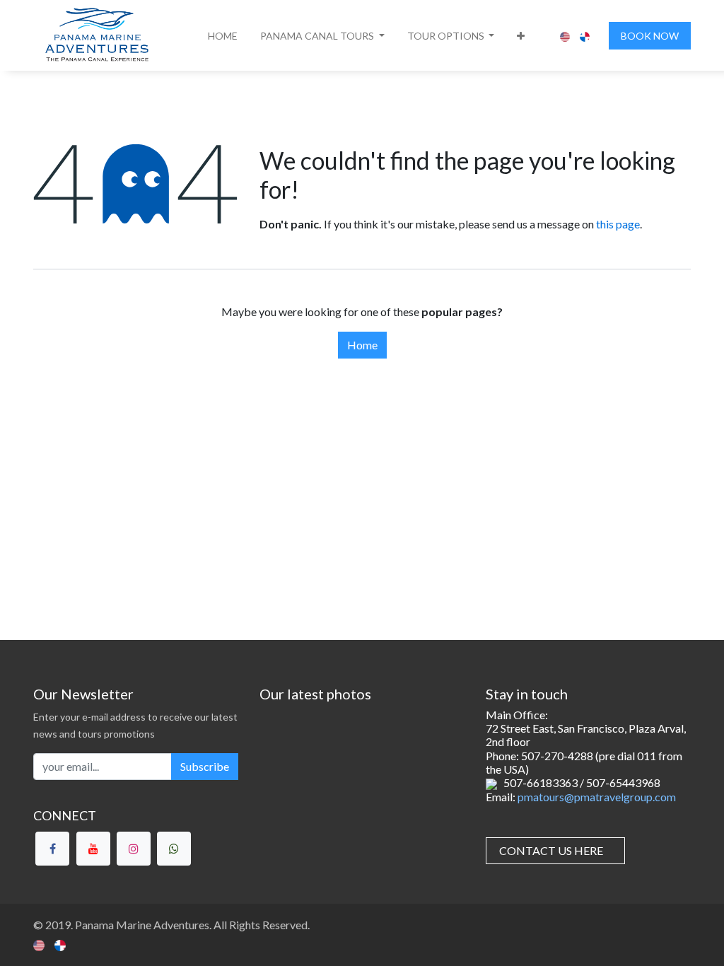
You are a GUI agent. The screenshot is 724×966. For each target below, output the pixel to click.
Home (362, 344)
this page (618, 224)
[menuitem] (223, 35)
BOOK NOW (650, 36)
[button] (322, 35)
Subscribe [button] (204, 766)
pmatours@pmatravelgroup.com (597, 796)
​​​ (551, 850)
